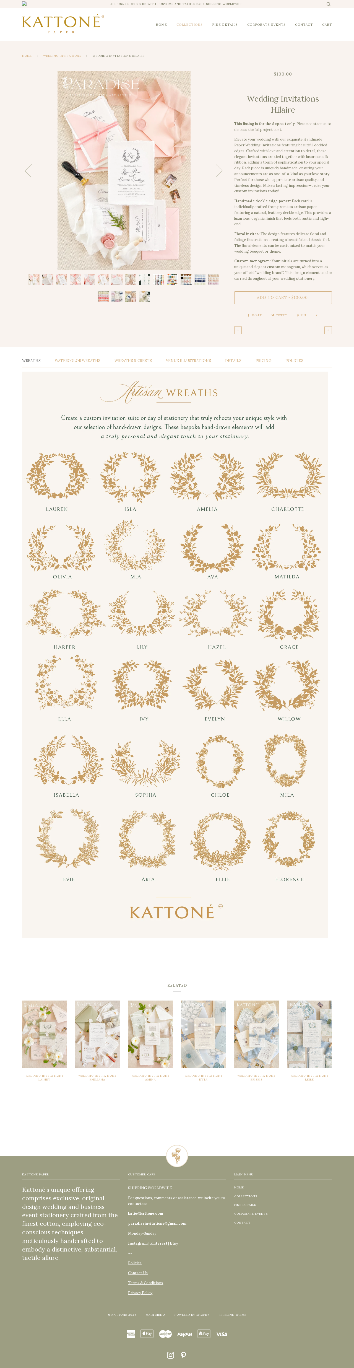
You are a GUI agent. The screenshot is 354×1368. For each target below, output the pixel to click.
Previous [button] (31, 170)
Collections (189, 24)
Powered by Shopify (192, 1315)
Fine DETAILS (225, 24)
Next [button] (216, 170)
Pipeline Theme (233, 1315)
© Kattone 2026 (122, 1315)
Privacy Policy (140, 1293)
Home (27, 56)
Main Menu (155, 1315)
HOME (161, 24)
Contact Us (138, 1273)
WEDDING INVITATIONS (62, 56)
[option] (124, 170)
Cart (327, 24)
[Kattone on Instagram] (171, 1357)
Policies (135, 1263)
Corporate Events (266, 24)
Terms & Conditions (145, 1283)
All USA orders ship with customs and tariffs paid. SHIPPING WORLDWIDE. (177, 4)
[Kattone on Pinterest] (183, 1357)
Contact (304, 24)
